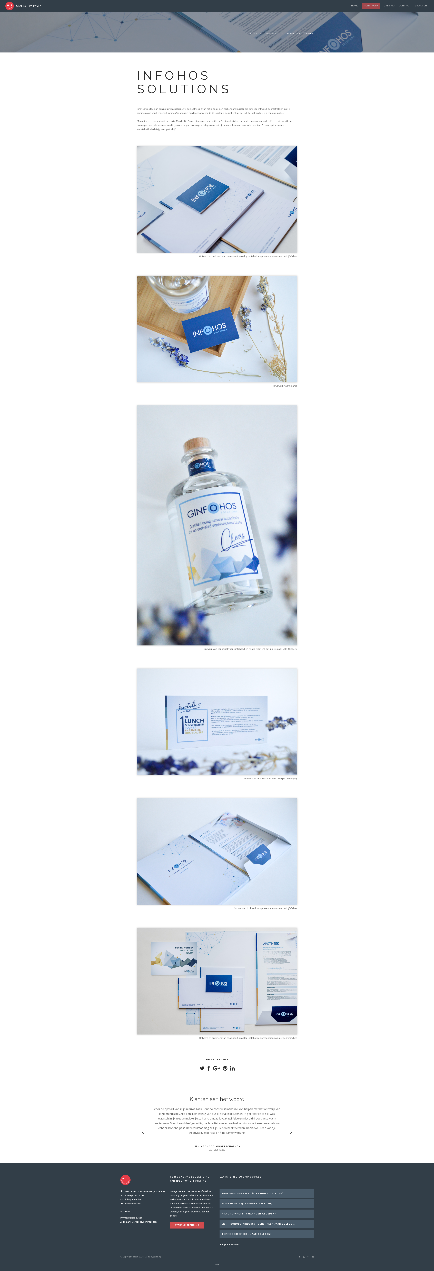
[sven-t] (157, 1256)
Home (354, 5)
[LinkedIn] (313, 1256)
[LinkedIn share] (232, 1069)
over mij (389, 5)
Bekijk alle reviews (230, 1244)
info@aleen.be (133, 1199)
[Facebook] (299, 1256)
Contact (405, 5)
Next (291, 1132)
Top (217, 1264)
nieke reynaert (233, 1214)
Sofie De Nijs (231, 1203)
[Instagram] (304, 1256)
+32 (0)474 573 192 (134, 1195)
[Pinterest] (308, 1256)
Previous (143, 1132)
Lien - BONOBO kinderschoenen (244, 1224)
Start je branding (187, 1225)
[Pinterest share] (225, 1069)
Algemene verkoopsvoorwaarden (138, 1221)
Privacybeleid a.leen (131, 1217)
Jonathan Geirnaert (236, 1193)
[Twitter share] (202, 1069)
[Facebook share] (208, 1069)
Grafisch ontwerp (28, 5)
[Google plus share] (216, 1069)
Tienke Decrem (232, 1234)
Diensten (421, 5)
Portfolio (371, 5)
